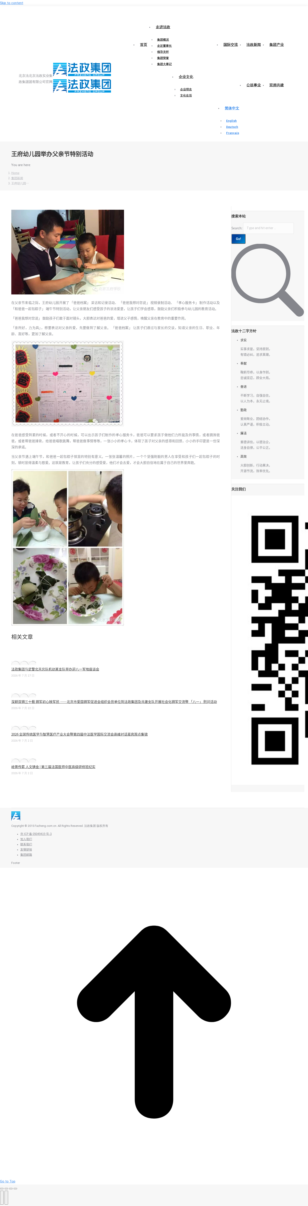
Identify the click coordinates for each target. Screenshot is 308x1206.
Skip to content (11, 3)
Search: (236, 228)
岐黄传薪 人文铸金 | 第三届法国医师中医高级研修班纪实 (53, 767)
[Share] (6, 1188)
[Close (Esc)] (2, 1188)
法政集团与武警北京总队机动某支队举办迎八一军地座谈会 (55, 669)
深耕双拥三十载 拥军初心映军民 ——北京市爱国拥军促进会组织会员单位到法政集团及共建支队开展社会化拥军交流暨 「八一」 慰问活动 (114, 701)
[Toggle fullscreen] (11, 1188)
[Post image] (23, 663)
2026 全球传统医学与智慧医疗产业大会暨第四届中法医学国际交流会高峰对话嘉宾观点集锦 (79, 734)
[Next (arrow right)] (6, 1198)
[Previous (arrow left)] (2, 1198)
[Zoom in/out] (15, 1188)
